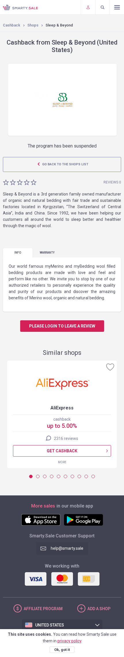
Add (98, 608)
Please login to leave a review (62, 326)
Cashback (11, 25)
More (62, 462)
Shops (32, 25)
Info (17, 252)
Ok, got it (62, 650)
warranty (47, 252)
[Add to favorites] (110, 367)
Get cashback (62, 451)
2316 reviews (66, 438)
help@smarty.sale (67, 548)
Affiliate (43, 608)
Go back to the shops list (64, 164)
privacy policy (69, 641)
